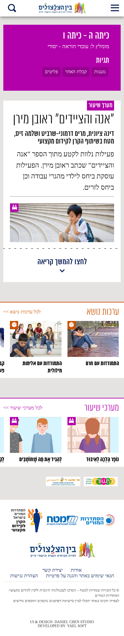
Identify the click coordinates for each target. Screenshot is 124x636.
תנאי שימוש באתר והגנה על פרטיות (80, 575)
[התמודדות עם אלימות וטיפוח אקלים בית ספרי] (62, 8)
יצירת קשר (52, 570)
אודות (76, 570)
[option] (93, 344)
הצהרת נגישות (24, 575)
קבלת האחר (76, 71)
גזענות (100, 71)
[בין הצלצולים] (62, 557)
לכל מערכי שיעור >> (22, 407)
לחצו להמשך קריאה (62, 262)
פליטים (51, 71)
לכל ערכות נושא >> (22, 311)
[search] (12, 9)
